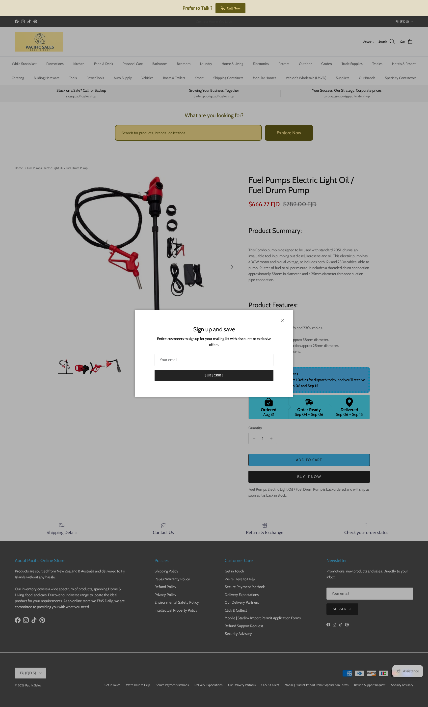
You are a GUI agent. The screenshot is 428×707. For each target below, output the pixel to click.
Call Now (234, 8)
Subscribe (214, 375)
